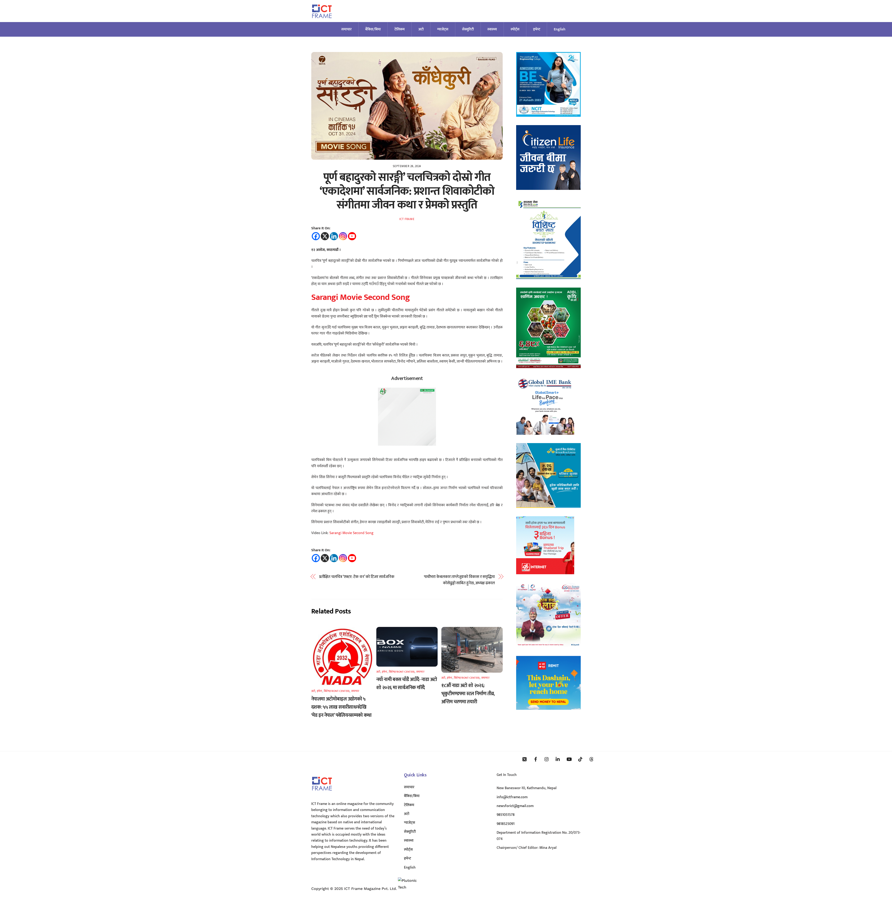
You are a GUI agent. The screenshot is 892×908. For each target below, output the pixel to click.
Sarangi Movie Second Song (360, 297)
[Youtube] (352, 236)
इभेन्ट (536, 29)
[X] (325, 236)
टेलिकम (399, 29)
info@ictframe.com (512, 797)
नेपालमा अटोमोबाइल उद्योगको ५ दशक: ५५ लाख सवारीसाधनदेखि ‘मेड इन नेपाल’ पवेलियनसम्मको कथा (341, 707)
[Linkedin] (334, 236)
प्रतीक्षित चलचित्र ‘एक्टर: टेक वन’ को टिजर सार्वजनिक (356, 577)
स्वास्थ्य (492, 29)
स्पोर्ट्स (515, 29)
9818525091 (506, 824)
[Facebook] (316, 236)
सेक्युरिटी (468, 29)
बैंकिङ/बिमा (373, 29)
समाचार (346, 29)
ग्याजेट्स (442, 29)
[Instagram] (343, 236)
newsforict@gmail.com (515, 806)
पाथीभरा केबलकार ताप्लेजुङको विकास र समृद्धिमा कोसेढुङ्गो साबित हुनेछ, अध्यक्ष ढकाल (459, 580)
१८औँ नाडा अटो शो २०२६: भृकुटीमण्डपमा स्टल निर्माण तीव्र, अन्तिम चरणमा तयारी (468, 693)
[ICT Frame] (321, 21)
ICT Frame (406, 219)
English (559, 29)
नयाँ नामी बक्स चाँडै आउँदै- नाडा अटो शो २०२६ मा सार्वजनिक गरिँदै (406, 683)
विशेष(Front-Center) (337, 691)
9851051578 (506, 815)
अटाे (421, 29)
